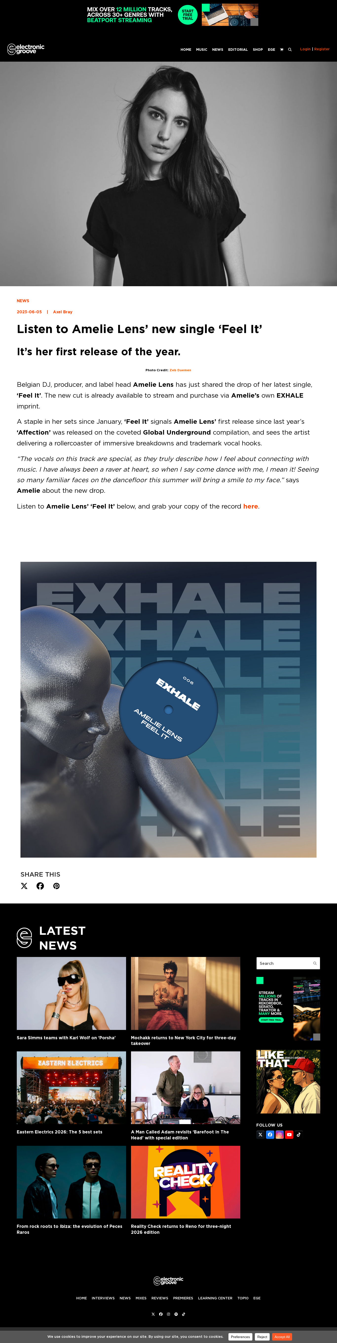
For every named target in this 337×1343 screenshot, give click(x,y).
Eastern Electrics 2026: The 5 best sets (59, 1132)
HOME (81, 1298)
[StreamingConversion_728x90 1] (168, 24)
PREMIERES (183, 1298)
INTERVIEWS (103, 1298)
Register (322, 49)
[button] (290, 49)
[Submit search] (315, 963)
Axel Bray (63, 312)
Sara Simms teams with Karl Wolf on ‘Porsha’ (66, 1038)
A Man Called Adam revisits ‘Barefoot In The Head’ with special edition (180, 1135)
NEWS (23, 300)
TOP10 (242, 1298)
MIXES (141, 1298)
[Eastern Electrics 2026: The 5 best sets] (71, 1087)
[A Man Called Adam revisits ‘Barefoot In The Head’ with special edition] (185, 1087)
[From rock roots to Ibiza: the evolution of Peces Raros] (71, 1182)
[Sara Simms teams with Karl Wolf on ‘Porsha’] (71, 993)
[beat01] (288, 1039)
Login (305, 49)
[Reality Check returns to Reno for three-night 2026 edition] (185, 1182)
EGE (257, 1298)
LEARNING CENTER (215, 1298)
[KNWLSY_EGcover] (288, 1112)
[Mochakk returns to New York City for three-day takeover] (185, 993)
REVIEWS (159, 1298)
